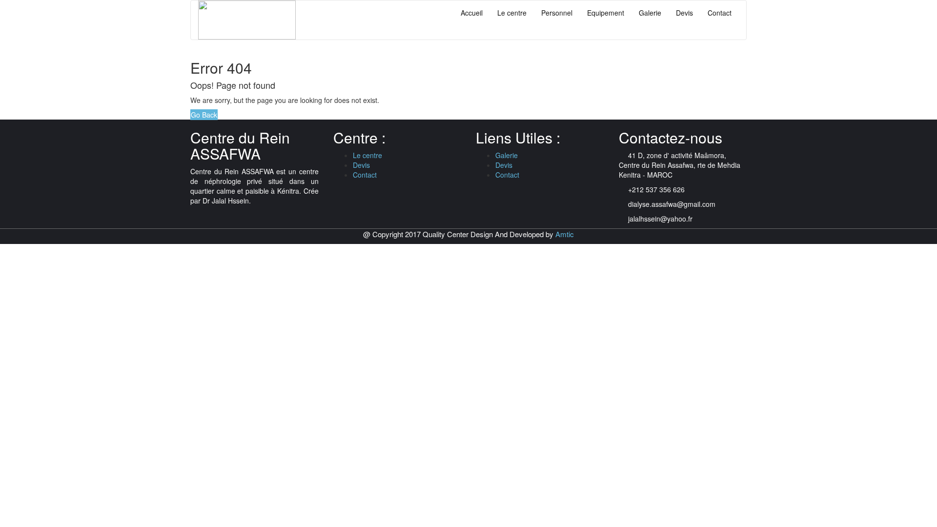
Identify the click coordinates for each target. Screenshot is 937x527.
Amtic (564, 234)
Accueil (472, 13)
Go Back (204, 115)
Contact (720, 13)
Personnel (556, 13)
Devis (684, 13)
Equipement (605, 13)
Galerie (650, 13)
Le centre (512, 13)
